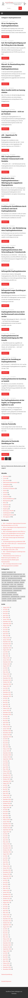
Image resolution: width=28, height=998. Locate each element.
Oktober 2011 (6, 922)
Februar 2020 (6, 726)
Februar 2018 (6, 771)
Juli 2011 (5, 928)
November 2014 (7, 848)
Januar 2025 (6, 639)
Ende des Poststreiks (8, 424)
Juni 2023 (5, 670)
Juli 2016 (5, 809)
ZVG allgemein (6, 517)
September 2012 (7, 900)
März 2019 (5, 746)
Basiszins (4, 572)
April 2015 (5, 840)
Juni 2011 (5, 931)
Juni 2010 (5, 955)
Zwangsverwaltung (15, 596)
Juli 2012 (5, 904)
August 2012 (6, 902)
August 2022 (6, 686)
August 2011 (6, 926)
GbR (5, 582)
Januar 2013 (6, 892)
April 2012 (5, 910)
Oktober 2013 (6, 874)
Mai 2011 (5, 933)
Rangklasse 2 (20, 584)
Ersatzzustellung (16, 580)
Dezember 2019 (7, 730)
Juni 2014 (5, 858)
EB (6, 578)
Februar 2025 (6, 637)
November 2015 (7, 825)
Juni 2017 (5, 787)
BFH (24, 574)
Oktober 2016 (6, 803)
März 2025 (5, 635)
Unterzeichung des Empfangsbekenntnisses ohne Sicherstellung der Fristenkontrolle (13, 249)
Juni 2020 (5, 718)
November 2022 (7, 680)
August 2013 (6, 878)
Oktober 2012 (6, 898)
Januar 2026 (6, 619)
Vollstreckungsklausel (7, 590)
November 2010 (7, 945)
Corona (5, 478)
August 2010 (6, 951)
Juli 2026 (5, 609)
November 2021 (7, 694)
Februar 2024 (6, 658)
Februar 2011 (6, 939)
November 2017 (7, 777)
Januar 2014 (6, 868)
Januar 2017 (6, 797)
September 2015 (7, 829)
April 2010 (5, 959)
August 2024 (6, 649)
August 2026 (6, 607)
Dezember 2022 (7, 678)
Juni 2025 (5, 629)
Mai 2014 (5, 860)
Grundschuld (10, 582)
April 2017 (5, 791)
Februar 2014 (6, 866)
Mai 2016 (5, 813)
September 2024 (7, 647)
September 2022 (7, 684)
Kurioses (5, 492)
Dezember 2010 (7, 943)
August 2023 (6, 666)
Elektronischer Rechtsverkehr (10, 482)
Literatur (5, 494)
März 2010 (5, 961)
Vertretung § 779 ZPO (8, 510)
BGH (11, 576)
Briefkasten (16, 576)
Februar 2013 (6, 890)
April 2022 (5, 690)
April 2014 (5, 862)
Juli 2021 (5, 698)
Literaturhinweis (5, 584)
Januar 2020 (6, 728)
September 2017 (7, 781)
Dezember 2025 (7, 621)
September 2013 (7, 876)
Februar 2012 (6, 914)
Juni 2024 (5, 651)
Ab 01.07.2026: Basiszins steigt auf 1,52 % (13, 535)
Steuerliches (6, 504)
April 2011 (5, 935)
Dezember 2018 (7, 753)
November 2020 (7, 714)
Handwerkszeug (7, 486)
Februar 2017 (6, 795)
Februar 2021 (6, 708)
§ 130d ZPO (4, 598)
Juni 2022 (5, 688)
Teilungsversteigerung (7, 588)
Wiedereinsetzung (17, 590)
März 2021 (5, 706)
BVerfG (3, 578)
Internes (5, 490)
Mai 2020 (5, 720)
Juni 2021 (5, 700)
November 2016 (7, 801)
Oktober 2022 (6, 682)
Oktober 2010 (6, 947)
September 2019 (7, 736)
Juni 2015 (5, 835)
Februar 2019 (6, 749)
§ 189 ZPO (19, 598)
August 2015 (6, 831)
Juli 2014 (5, 856)
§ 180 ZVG (14, 598)
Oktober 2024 (6, 645)
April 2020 (5, 722)
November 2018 (7, 755)
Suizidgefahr (20, 586)
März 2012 (5, 912)
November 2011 (7, 920)
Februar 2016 (6, 819)
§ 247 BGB (4, 600)
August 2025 (6, 625)
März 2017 (5, 793)
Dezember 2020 (7, 712)
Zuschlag (4, 592)
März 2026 (5, 617)
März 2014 (5, 864)
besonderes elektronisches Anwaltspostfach (12, 574)
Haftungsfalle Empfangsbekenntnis (13, 271)
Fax (2, 582)
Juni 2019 (5, 740)
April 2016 (5, 815)
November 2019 (7, 732)
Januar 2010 (6, 965)
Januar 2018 (6, 773)
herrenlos (16, 582)
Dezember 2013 (7, 870)
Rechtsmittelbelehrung (8, 498)
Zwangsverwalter (6, 596)
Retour (4, 502)
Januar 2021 (6, 710)
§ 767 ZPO (14, 600)
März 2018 (5, 769)
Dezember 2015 (7, 823)
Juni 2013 (5, 882)
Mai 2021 (5, 702)
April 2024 (5, 654)
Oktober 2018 (6, 757)
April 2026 (5, 615)
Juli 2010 (5, 953)
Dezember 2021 (7, 692)
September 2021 (7, 696)
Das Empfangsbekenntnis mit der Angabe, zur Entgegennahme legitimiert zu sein (12, 402)
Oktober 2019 (6, 734)
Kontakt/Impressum (6, 981)
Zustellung (15, 594)
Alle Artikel (5, 476)
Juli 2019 (5, 738)
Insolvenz (22, 582)
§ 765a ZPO (9, 600)
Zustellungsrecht (7, 512)
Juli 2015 (5, 833)
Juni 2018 (5, 763)
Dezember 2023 (7, 662)
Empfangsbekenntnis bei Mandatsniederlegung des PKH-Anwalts (12, 338)
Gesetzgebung (6, 484)
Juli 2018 (5, 761)
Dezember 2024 (7, 641)
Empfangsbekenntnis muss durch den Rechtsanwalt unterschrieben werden (13, 314)
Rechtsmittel (5, 586)
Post (15, 584)
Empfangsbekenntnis (6, 580)
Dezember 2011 (7, 918)
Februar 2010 (6, 963)
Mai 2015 (5, 837)
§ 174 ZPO (9, 598)
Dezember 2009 (7, 967)
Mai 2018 (5, 765)
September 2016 (7, 805)
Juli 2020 (5, 716)
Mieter (11, 584)
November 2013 (7, 872)
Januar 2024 (6, 660)
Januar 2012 (6, 916)
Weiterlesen (4, 36)
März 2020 (5, 724)
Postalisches (6, 496)
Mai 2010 (5, 957)
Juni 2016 (5, 811)
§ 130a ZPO (22, 596)
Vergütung (5, 508)
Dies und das (6, 480)
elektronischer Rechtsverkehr (15, 578)
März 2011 (5, 937)
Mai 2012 (5, 908)
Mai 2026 (5, 613)
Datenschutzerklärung (6, 974)
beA (14, 572)
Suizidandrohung (12, 586)
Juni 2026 (5, 611)
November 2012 (7, 896)
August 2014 (6, 854)
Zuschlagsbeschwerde (7, 594)
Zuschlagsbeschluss (11, 592)
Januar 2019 (6, 751)
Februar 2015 (6, 844)
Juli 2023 (5, 668)
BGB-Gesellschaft (6, 576)
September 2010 (7, 949)
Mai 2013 (5, 884)
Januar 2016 (6, 821)
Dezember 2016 (7, 799)
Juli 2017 (5, 785)
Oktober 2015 (6, 827)
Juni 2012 (5, 906)
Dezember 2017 (7, 775)
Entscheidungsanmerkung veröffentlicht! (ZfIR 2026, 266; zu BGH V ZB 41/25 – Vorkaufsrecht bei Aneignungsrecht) (13, 543)
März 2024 (5, 656)
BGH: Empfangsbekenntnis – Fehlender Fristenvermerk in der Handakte (12, 158)
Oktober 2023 (6, 664)
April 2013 (5, 886)
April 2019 (5, 745)
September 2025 (7, 623)
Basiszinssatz (10, 572)
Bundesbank (22, 576)
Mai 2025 (5, 631)
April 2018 (5, 767)
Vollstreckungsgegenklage (19, 588)
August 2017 (6, 783)
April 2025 (5, 633)
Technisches (6, 506)
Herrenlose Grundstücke (9, 488)
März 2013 (5, 888)
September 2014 (7, 852)
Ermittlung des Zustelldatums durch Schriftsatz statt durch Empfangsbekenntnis (13, 208)
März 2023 (5, 672)
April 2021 (5, 704)
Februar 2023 (6, 674)
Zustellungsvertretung (8, 514)
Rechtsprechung (7, 500)
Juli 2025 (5, 627)
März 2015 (5, 842)
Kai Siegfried (12, 21)
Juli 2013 (5, 880)
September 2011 (7, 924)
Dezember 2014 (7, 846)
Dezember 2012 (7, 894)
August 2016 (6, 807)
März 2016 (5, 817)
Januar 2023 (6, 676)
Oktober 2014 (6, 850)
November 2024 (7, 643)
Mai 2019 (5, 742)
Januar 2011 (6, 941)
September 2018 (7, 759)
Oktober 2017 (6, 779)
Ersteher (23, 580)
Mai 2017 (5, 789)
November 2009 (7, 969)
